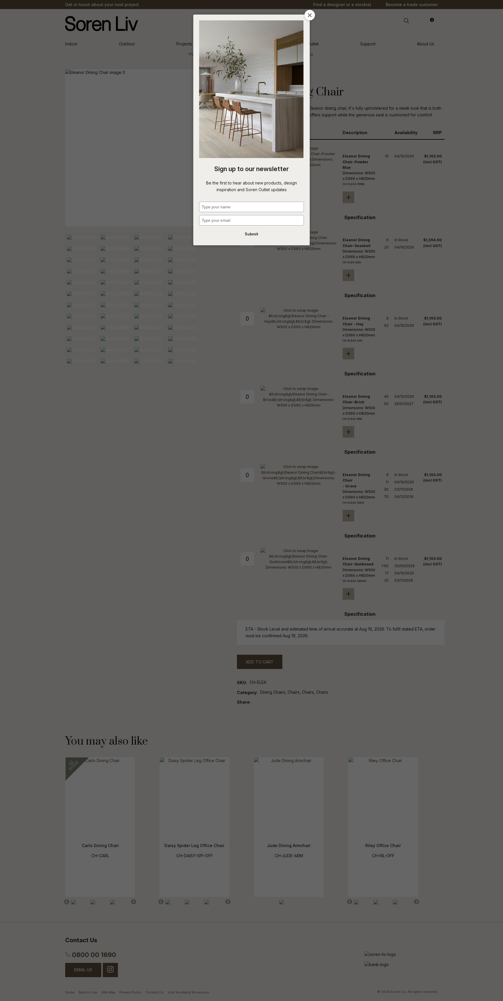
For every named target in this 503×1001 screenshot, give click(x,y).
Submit (251, 234)
